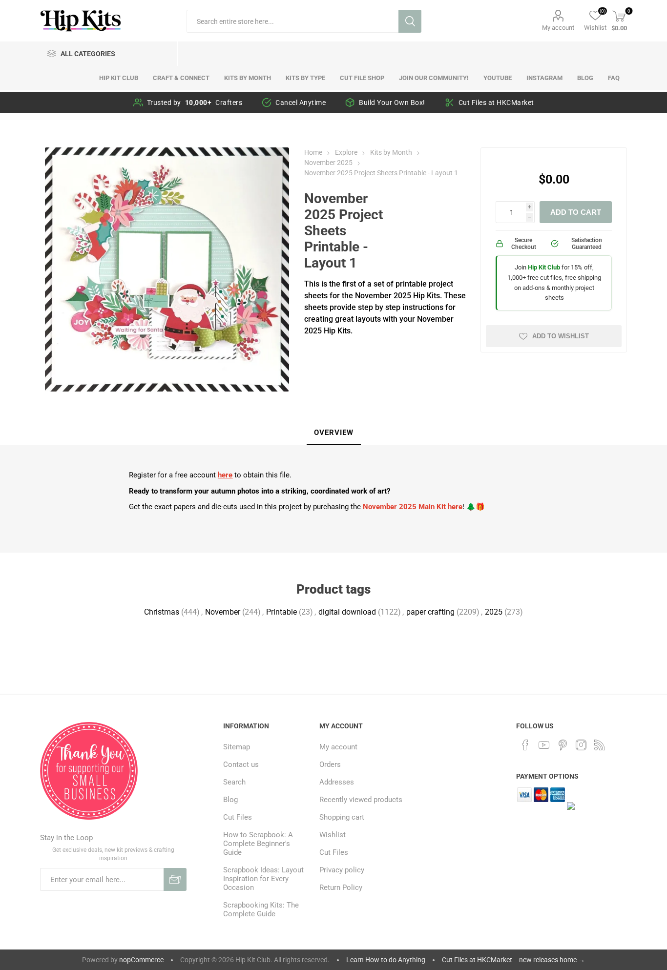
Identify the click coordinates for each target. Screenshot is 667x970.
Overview (334, 432)
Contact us (241, 764)
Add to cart (575, 212)
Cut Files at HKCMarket (496, 102)
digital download (347, 612)
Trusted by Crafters (195, 102)
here (225, 475)
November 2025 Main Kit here (412, 506)
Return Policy (340, 887)
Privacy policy (341, 870)
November (222, 612)
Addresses (336, 782)
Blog (230, 799)
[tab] (334, 433)
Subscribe (175, 879)
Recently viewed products (360, 799)
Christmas (161, 612)
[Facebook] (525, 745)
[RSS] (599, 745)
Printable (281, 612)
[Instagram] (581, 745)
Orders (330, 764)
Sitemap (236, 747)
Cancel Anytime (300, 102)
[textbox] (292, 21)
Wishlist (332, 834)
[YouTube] (544, 745)
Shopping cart (341, 817)
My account (558, 27)
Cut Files (237, 817)
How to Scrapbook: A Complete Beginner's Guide (258, 843)
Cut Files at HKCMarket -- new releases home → (513, 960)
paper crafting (430, 612)
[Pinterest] (562, 745)
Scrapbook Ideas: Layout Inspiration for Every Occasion (263, 879)
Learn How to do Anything (385, 960)
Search (409, 21)
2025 (493, 612)
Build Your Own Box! (392, 102)
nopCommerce (141, 960)
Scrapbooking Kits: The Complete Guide (261, 909)
